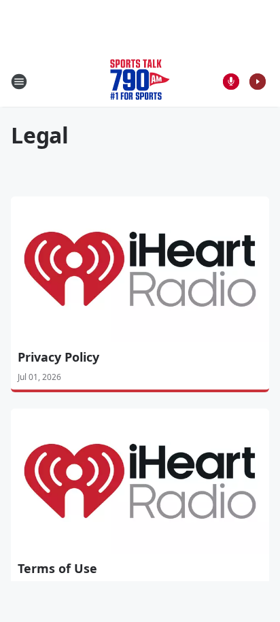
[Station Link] (140, 81)
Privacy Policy (58, 356)
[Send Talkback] (231, 81)
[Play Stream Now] (257, 81)
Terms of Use (57, 568)
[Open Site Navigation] (19, 81)
